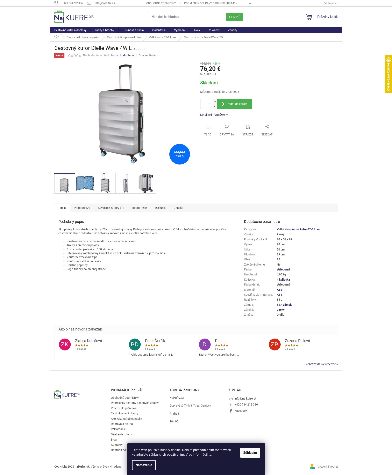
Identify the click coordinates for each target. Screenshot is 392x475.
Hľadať (234, 17)
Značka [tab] (178, 207)
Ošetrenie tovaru (121, 434)
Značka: (147, 55)
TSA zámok (284, 304)
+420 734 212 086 (246, 404)
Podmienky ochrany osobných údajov (210, 3)
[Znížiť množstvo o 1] (215, 106)
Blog (114, 439)
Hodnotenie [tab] (139, 207)
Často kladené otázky (124, 413)
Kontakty (117, 444)
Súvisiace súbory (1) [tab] (111, 207)
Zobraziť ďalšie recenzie (321, 364)
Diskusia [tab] (160, 207)
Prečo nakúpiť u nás (123, 408)
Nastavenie (144, 465)
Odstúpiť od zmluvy (123, 450)
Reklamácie (118, 429)
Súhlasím (250, 453)
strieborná (283, 269)
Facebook (241, 410)
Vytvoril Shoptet (328, 466)
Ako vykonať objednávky (126, 418)
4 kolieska (283, 279)
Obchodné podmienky (161, 3)
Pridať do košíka (237, 104)
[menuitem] (70, 30)
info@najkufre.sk (245, 398)
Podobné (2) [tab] (82, 207)
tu (209, 454)
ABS (279, 289)
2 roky (281, 309)
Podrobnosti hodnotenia (119, 55)
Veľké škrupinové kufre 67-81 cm (298, 229)
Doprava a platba (122, 424)
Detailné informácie (212, 114)
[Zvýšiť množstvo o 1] (215, 101)
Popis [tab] (62, 207)
